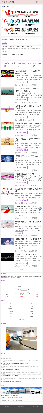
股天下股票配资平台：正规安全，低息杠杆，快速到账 (28, 89)
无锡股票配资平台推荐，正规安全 (28, 123)
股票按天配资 (11, 311)
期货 (11, 306)
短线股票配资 (32, 316)
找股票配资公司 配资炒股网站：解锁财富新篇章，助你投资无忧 (12, 397)
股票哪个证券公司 (4, 51)
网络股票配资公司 (4, 59)
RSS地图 (23, 408)
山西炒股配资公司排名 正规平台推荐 (28, 190)
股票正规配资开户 (11, 308)
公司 (32, 306)
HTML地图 (27, 408)
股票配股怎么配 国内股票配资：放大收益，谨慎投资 (9, 375)
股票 (32, 308)
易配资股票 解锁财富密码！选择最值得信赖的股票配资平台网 (11, 381)
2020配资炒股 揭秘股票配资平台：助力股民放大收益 (9, 395)
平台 (32, 303)
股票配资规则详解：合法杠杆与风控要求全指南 (28, 72)
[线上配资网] (7, 1)
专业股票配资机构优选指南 (25, 206)
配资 (11, 303)
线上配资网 (19, 215)
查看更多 (21, 269)
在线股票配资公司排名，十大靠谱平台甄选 (28, 107)
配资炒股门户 (32, 313)
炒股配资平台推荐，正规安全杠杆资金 (28, 157)
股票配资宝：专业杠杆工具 (25, 254)
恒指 (11, 313)
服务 (11, 316)
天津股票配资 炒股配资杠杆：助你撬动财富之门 (9, 402)
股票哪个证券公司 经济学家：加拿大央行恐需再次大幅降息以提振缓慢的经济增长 (17, 46)
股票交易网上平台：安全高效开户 (28, 239)
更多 (40, 6)
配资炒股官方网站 (21, 100)
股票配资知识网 (23, 409)
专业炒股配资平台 (21, 82)
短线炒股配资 (32, 311)
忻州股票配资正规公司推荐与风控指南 (28, 222)
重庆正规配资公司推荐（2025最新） (27, 139)
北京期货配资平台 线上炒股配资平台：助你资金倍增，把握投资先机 (14, 39)
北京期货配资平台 (4, 44)
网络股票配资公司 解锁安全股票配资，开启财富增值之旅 (12, 54)
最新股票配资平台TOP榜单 (25, 173)
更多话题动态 (21, 319)
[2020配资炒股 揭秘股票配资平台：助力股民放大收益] (21, 390)
